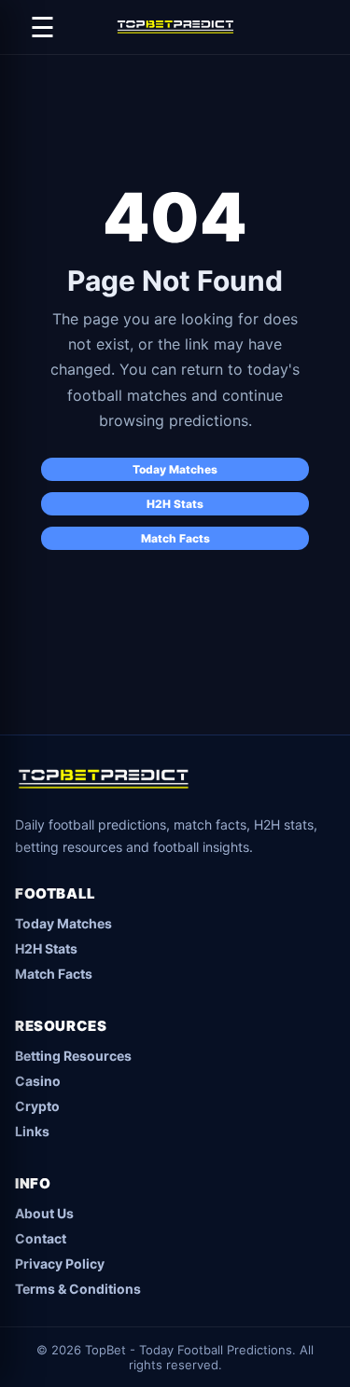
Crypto (37, 1106)
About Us (44, 1213)
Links (32, 1131)
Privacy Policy (60, 1263)
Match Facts (175, 538)
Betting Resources (73, 1056)
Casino (38, 1081)
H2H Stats (175, 504)
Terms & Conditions (78, 1289)
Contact (40, 1238)
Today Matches (175, 469)
